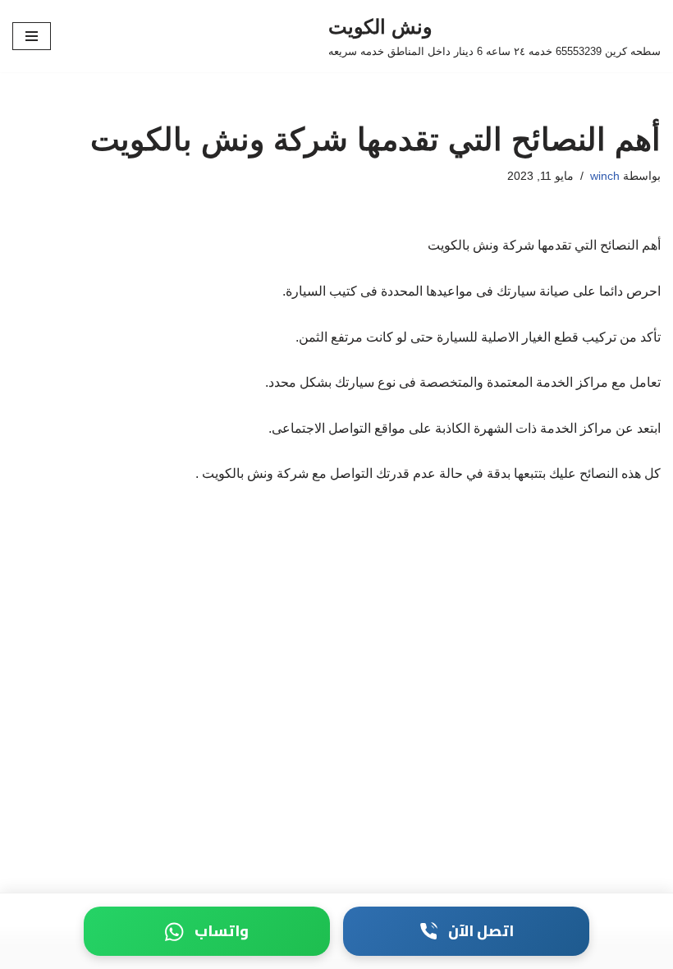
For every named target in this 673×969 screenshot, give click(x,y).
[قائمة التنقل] (31, 36)
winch (605, 175)
